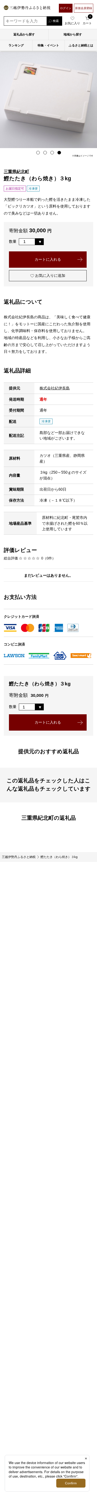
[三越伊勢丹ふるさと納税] (27, 8)
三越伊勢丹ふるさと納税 (19, 857)
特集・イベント (48, 45)
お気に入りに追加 (49, 275)
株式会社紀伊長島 (55, 388)
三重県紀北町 (16, 171)
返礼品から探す (24, 34)
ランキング (16, 45)
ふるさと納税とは (81, 45)
